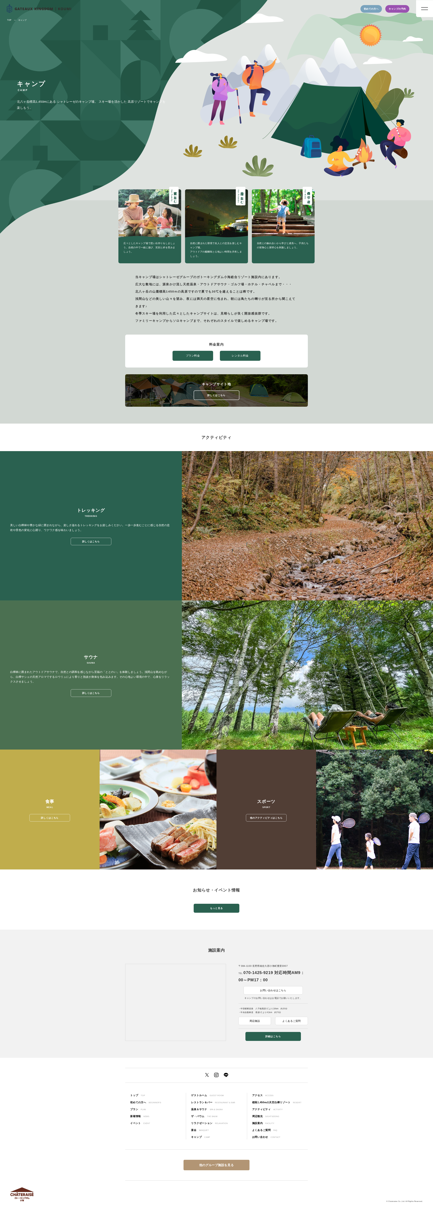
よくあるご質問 (291, 1020)
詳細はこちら (273, 1036)
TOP (9, 20)
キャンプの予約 (397, 8)
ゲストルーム (207, 1095)
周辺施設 (254, 1020)
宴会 (200, 1130)
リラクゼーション (209, 1123)
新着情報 (139, 1116)
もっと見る (216, 908)
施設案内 (263, 1123)
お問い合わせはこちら (273, 990)
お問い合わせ (266, 1136)
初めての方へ (371, 8)
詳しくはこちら (216, 395)
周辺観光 (265, 1116)
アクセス (263, 1095)
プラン (138, 1109)
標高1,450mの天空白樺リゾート (277, 1102)
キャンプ (200, 1136)
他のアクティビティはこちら (266, 817)
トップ (137, 1095)
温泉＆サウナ (207, 1109)
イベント (140, 1123)
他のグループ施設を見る (216, 1165)
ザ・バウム (204, 1116)
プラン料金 (193, 355)
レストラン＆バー (213, 1102)
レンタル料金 (240, 355)
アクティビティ (267, 1109)
